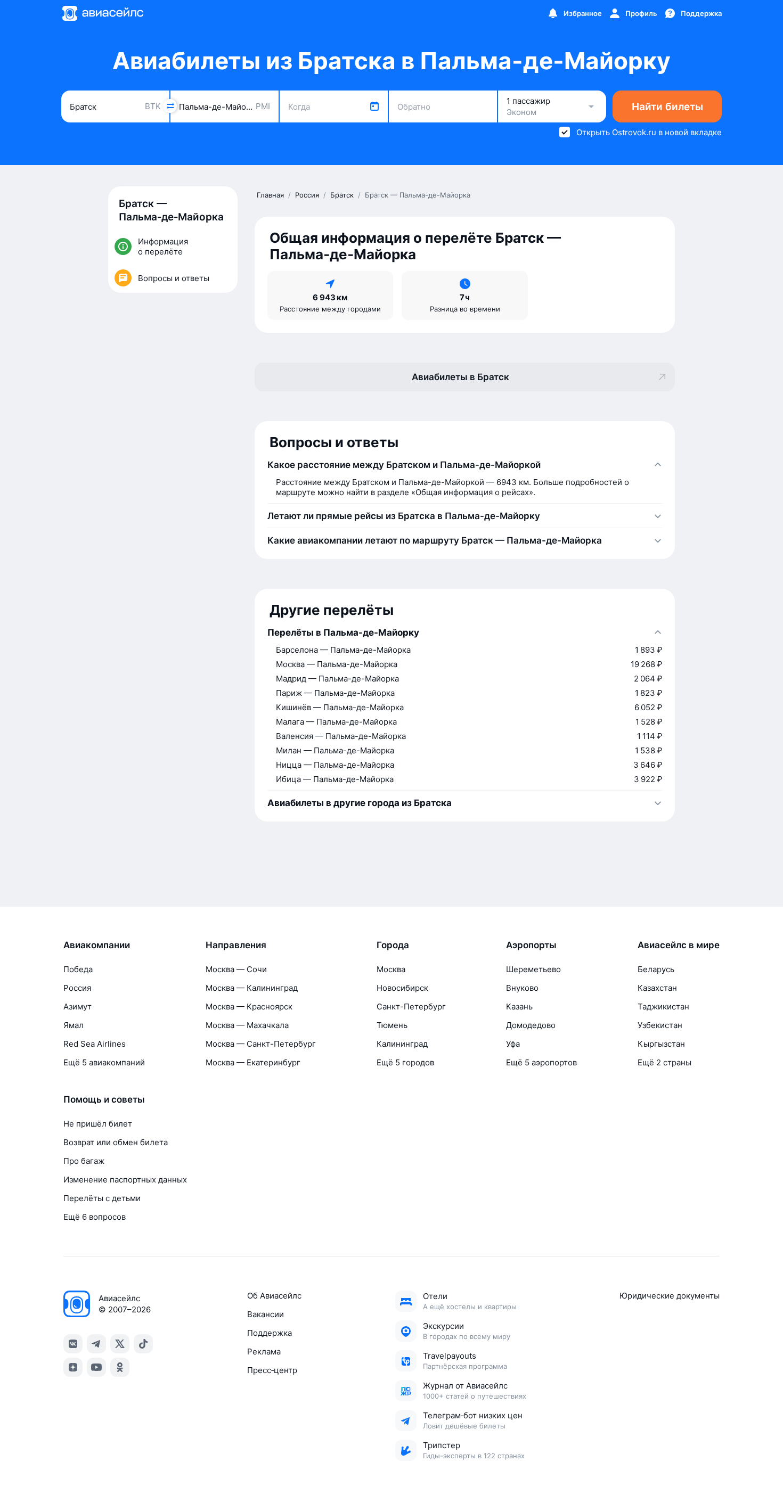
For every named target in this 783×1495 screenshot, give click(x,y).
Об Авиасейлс (274, 1296)
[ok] (119, 1367)
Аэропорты (531, 945)
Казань (519, 1006)
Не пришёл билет (97, 1124)
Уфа (513, 1044)
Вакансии (265, 1314)
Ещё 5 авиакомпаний (104, 1062)
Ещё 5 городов (405, 1062)
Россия (77, 988)
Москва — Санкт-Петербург (261, 1044)
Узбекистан (660, 1025)
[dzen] (73, 1367)
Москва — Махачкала (247, 1025)
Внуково (522, 988)
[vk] (73, 1343)
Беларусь (656, 969)
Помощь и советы (104, 1099)
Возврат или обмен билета (115, 1142)
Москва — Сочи (236, 969)
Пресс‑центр (272, 1370)
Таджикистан (663, 1006)
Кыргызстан (661, 1044)
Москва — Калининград (252, 988)
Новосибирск (402, 988)
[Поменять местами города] (170, 106)
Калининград (402, 1044)
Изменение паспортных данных (125, 1179)
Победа (78, 969)
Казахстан (657, 988)
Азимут (77, 1006)
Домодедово (531, 1025)
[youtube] (96, 1367)
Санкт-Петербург (411, 1006)
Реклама (264, 1351)
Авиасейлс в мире (679, 945)
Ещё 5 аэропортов (541, 1062)
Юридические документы (669, 1296)
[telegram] (96, 1343)
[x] (119, 1343)
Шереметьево (533, 969)
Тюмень (392, 1025)
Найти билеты (667, 107)
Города (393, 945)
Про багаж (83, 1161)
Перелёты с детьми (102, 1198)
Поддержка (269, 1333)
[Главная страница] (102, 13)
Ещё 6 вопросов (94, 1217)
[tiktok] (143, 1343)
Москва (391, 969)
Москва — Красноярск (249, 1006)
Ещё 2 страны (664, 1062)
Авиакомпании (96, 945)
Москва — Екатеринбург (253, 1062)
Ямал (73, 1025)
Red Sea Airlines (94, 1044)
